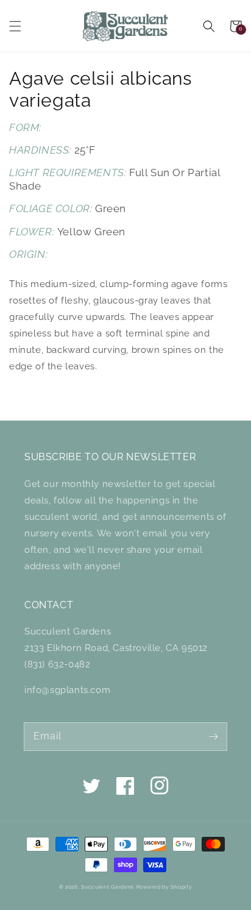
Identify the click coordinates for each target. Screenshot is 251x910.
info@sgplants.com (67, 689)
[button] (15, 26)
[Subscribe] (213, 736)
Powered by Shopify (164, 887)
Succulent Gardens (107, 887)
